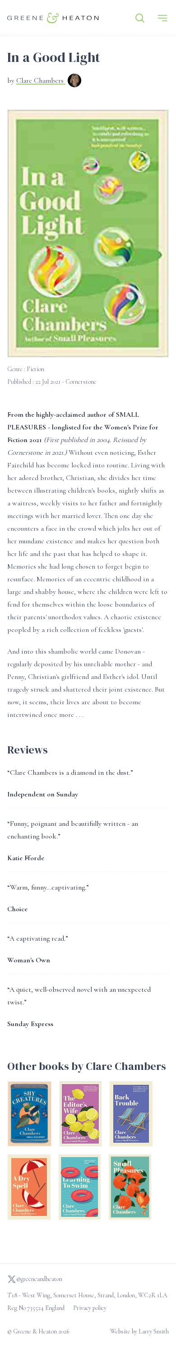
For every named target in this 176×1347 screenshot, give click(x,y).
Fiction (35, 369)
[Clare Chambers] (74, 81)
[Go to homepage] (53, 18)
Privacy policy (90, 1308)
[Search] (140, 18)
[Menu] (162, 18)
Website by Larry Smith (139, 1331)
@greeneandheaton (39, 1279)
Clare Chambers (40, 80)
